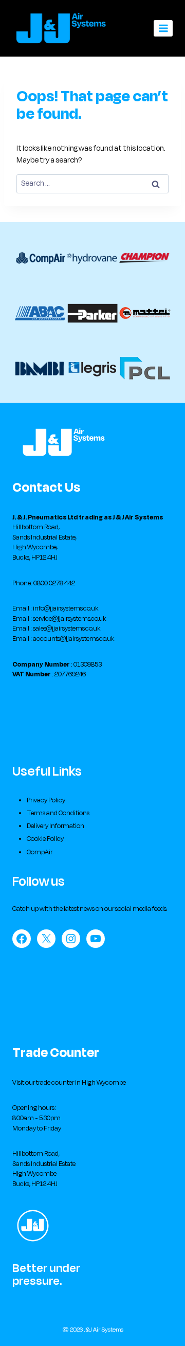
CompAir (39, 852)
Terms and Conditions (58, 813)
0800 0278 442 (54, 583)
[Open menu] (163, 28)
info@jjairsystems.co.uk (65, 608)
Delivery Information (55, 826)
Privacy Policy (46, 800)
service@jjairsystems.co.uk (69, 618)
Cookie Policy (45, 839)
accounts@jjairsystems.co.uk (73, 638)
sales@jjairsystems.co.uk (66, 628)
